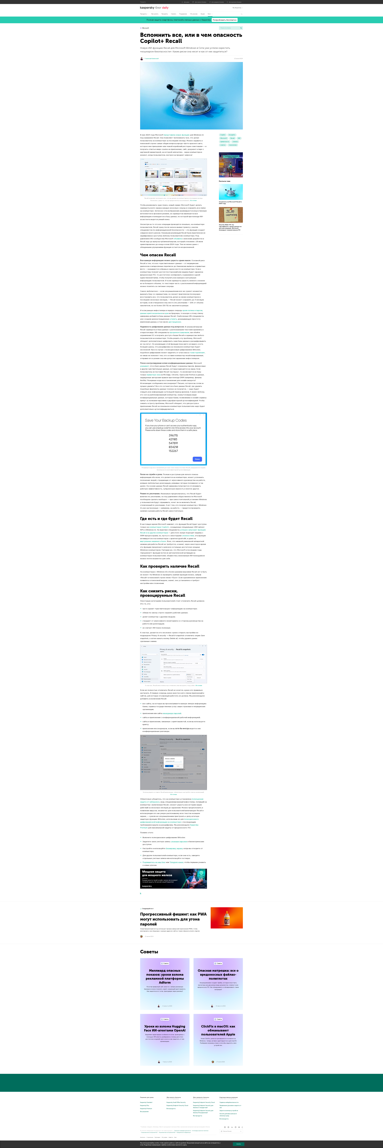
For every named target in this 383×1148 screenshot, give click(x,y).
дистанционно (174, 322)
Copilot (222, 135)
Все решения (144, 1111)
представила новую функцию (177, 135)
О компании (150, 1137)
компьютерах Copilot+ (159, 527)
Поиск (241, 28)
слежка (235, 141)
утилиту (173, 319)
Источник (193, 200)
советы (222, 145)
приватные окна (154, 375)
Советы (165, 963)
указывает (144, 366)
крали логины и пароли (192, 310)
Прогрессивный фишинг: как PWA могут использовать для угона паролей (173, 919)
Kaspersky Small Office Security (176, 1102)
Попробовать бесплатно (225, 20)
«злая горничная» (197, 352)
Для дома (186, 2)
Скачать (173, 14)
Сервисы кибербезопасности (229, 1102)
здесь (185, 1145)
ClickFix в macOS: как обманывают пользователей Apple (218, 1030)
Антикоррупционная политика (200, 1130)
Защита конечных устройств (229, 1110)
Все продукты (171, 1108)
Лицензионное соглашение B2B (167, 1132)
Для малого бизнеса (200, 2)
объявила (178, 239)
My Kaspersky (237, 8)
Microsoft (145, 28)
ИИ (239, 138)
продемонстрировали (179, 332)
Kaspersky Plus (144, 1105)
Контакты (142, 1137)
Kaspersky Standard (146, 1102)
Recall (232, 138)
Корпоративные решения (229, 1097)
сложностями (188, 536)
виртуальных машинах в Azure (153, 541)
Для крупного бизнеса (235, 2)
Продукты (143, 14)
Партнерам (157, 1137)
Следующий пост (148, 908)
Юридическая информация (184, 1132)
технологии (233, 145)
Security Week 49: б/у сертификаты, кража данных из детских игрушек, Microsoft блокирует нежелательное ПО (230, 227)
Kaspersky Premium (146, 1108)
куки (167, 313)
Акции (203, 14)
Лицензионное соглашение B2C (149, 1132)
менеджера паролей (172, 713)
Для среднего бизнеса (218, 2)
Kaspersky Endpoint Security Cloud (177, 1105)
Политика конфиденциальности (182, 1130)
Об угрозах (193, 14)
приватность (224, 141)
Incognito (232, 135)
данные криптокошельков (151, 313)
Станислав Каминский (152, 58)
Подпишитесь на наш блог (154, 862)
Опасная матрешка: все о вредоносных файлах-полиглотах (218, 974)
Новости (171, 1137)
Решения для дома (146, 1097)
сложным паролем (179, 841)
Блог (209, 14)
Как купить (154, 14)
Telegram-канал (176, 862)
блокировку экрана (174, 848)
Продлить (164, 14)
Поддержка (183, 14)
